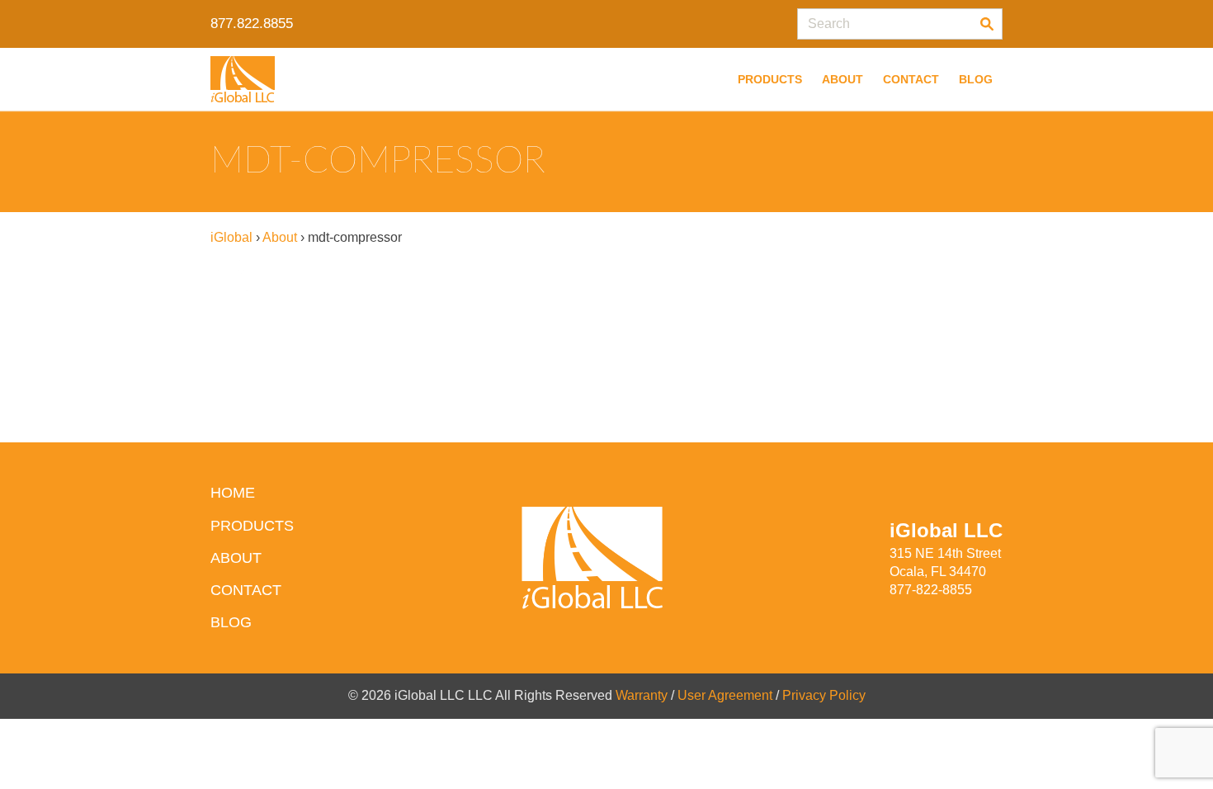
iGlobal (231, 237)
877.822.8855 (251, 23)
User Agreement (724, 695)
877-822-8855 (931, 590)
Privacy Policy (824, 695)
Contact (911, 79)
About (842, 79)
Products (770, 79)
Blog (976, 79)
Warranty (642, 695)
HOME (232, 492)
